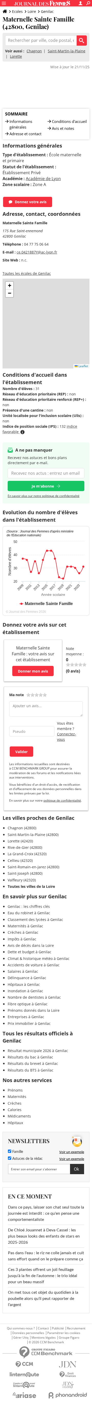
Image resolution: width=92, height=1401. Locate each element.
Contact (43, 1328)
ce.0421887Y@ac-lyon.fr (37, 252)
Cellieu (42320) (20, 860)
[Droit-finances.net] (67, 1374)
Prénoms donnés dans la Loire (34, 1010)
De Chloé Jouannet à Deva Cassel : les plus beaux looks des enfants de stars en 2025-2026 (44, 1236)
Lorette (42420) (20, 841)
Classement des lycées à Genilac (35, 919)
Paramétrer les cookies (63, 1333)
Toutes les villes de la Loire (31, 886)
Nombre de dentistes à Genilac (34, 997)
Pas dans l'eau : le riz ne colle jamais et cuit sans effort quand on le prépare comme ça (46, 1256)
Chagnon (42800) (22, 827)
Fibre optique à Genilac (28, 1003)
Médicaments (19, 1116)
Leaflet (83, 366)
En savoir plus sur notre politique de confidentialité (43, 496)
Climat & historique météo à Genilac (39, 958)
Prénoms (15, 1090)
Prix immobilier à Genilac (29, 1023)
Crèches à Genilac (23, 932)
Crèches (14, 1103)
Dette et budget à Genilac (29, 951)
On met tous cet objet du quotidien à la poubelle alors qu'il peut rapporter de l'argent (43, 1298)
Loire (32, 11)
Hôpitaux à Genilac (24, 984)
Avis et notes (63, 128)
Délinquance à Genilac (27, 977)
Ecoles (17, 11)
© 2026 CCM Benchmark (46, 1342)
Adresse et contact (25, 133)
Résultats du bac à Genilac (30, 1057)
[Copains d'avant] (24, 1385)
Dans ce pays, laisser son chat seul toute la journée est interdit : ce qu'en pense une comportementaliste (46, 1213)
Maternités (17, 1096)
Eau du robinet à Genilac (29, 912)
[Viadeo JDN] (67, 1385)
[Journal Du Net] (67, 1364)
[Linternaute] (24, 1374)
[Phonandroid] (67, 1395)
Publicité (58, 1328)
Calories (14, 1109)
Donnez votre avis (31, 201)
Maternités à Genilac (25, 925)
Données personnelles (28, 1333)
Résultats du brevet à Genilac (33, 1063)
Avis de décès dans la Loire (31, 945)
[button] (9, 285)
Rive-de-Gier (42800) (25, 847)
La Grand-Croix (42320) (27, 853)
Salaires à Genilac (23, 971)
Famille (17, 1152)
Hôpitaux (15, 1122)
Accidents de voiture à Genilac (34, 964)
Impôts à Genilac (22, 939)
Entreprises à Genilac (26, 1016)
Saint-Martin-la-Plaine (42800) (33, 834)
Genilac (47, 11)
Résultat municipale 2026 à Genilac (38, 1050)
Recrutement (76, 1328)
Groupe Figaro (69, 1337)
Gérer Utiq (20, 1337)
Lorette (16, 56)
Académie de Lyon (43, 178)
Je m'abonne (43, 486)
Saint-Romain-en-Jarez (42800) (33, 866)
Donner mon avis (33, 671)
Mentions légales (43, 1337)
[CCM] (24, 1364)
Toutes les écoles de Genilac (27, 273)
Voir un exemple (71, 1152)
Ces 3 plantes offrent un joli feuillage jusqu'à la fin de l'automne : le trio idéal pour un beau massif (42, 1276)
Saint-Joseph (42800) (25, 873)
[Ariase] (24, 1395)
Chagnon (34, 50)
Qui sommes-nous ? (21, 1328)
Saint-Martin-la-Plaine (66, 50)
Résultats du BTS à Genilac (30, 1070)
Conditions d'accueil (69, 121)
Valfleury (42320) (22, 880)
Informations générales (20, 124)
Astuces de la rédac (27, 1159)
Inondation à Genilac (25, 990)
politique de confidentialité (62, 800)
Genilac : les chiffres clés (29, 906)
